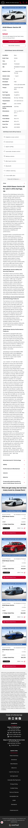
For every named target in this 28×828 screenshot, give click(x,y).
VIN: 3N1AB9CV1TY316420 (20, 559)
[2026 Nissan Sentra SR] (14, 503)
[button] (20, 2)
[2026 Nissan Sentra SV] (14, 547)
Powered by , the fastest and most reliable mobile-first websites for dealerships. (14, 820)
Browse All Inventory (14, 41)
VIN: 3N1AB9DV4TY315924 (20, 603)
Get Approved (14, 776)
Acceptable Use (14, 796)
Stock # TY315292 (6, 514)
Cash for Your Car (14, 772)
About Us (14, 767)
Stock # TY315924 (6, 603)
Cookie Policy (14, 788)
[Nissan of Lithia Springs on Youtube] (12, 718)
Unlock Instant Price (10, 533)
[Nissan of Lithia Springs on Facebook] (9, 718)
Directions (14, 759)
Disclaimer (14, 804)
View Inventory (14, 755)
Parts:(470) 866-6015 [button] (15, 736)
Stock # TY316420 (6, 559)
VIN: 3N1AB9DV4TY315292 (20, 514)
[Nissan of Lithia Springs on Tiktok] (19, 718)
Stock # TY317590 (6, 647)
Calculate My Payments (14, 780)
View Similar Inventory (14, 45)
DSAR (14, 800)
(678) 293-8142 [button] (15, 745)
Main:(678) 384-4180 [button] (15, 732)
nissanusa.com (14, 810)
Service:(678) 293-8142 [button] (15, 734)
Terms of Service (14, 792)
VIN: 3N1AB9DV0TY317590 (20, 647)
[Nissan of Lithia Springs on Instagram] (15, 718)
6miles (24, 518)
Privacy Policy (14, 784)
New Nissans (14, 763)
